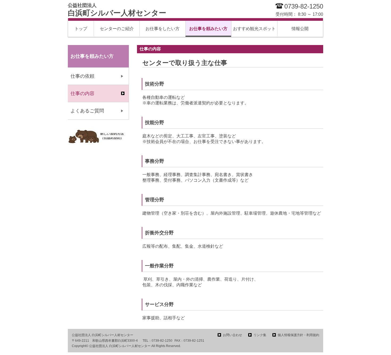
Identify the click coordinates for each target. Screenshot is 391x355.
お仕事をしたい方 (162, 28)
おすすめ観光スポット (254, 28)
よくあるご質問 (87, 110)
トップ (80, 28)
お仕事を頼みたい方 (208, 28)
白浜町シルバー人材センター (117, 10)
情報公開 (300, 28)
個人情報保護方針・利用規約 (298, 335)
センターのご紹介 (117, 28)
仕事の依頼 (82, 76)
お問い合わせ (232, 335)
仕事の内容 (82, 93)
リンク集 (259, 335)
